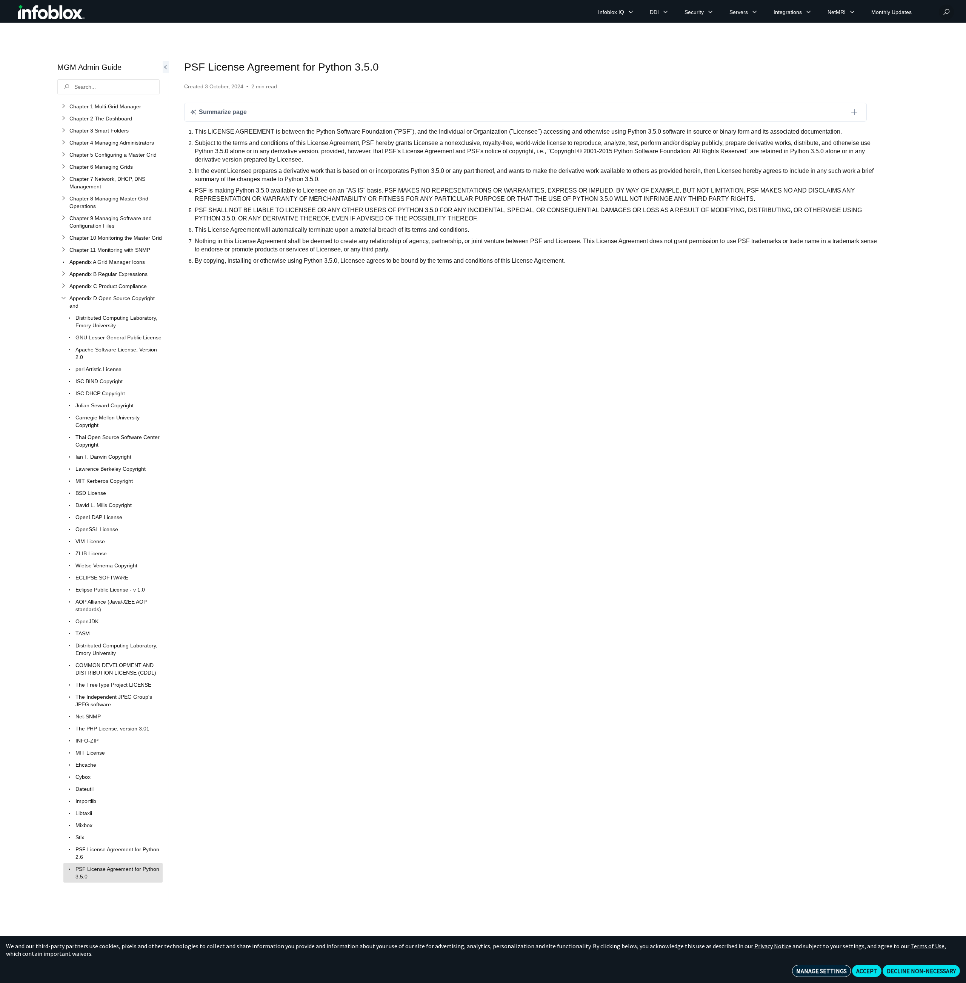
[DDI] (665, 12)
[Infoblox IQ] (631, 12)
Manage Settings (821, 971)
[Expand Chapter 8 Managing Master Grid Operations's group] (63, 199)
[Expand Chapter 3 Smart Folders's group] (63, 131)
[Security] (710, 12)
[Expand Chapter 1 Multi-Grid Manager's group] (63, 106)
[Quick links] (51, 12)
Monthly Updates (891, 12)
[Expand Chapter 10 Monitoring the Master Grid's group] (63, 238)
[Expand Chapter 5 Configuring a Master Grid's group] (63, 155)
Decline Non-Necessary (921, 971)
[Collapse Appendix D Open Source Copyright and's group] (63, 298)
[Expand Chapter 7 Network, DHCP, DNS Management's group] (63, 179)
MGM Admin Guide (89, 67)
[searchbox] (108, 86)
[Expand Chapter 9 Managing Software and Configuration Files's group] (63, 218)
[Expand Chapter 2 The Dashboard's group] (63, 118)
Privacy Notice (772, 946)
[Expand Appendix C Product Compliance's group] (63, 286)
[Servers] (754, 12)
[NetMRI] (852, 12)
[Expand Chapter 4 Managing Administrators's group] (63, 143)
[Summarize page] (854, 112)
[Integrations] (808, 12)
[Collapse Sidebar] (166, 476)
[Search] (946, 12)
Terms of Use (927, 946)
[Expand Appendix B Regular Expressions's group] (63, 274)
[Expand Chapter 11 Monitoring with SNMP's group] (63, 250)
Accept (866, 971)
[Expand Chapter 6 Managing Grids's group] (63, 167)
